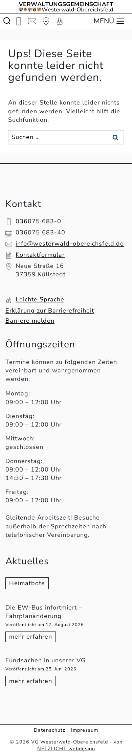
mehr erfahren (32, 637)
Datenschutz (49, 730)
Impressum (84, 730)
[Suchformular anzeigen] (7, 21)
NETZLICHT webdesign (66, 748)
